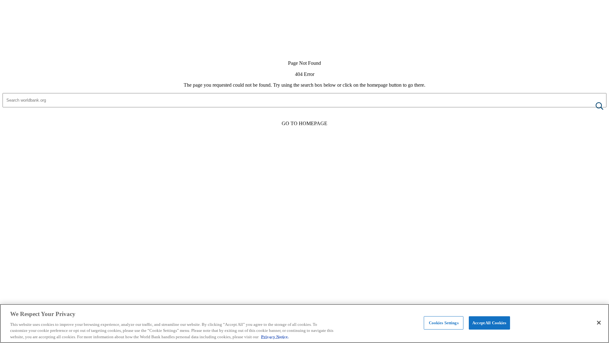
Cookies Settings (444, 322)
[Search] (594, 106)
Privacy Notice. (275, 336)
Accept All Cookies (489, 322)
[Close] (599, 323)
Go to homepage (304, 123)
